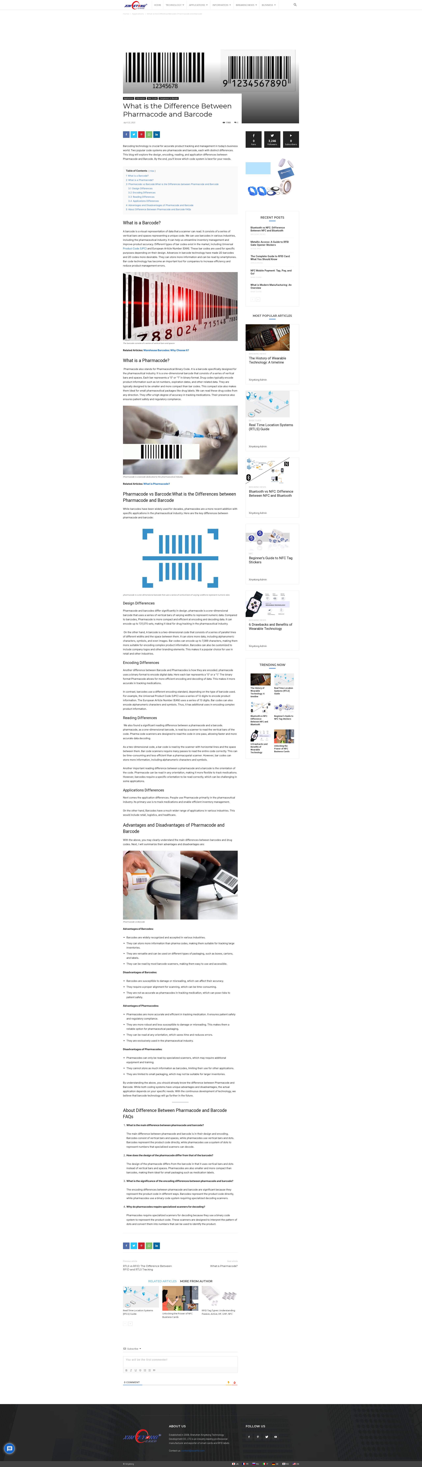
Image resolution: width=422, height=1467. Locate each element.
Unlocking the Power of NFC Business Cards (281, 749)
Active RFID (256, 249)
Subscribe (291, 132)
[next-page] (130, 1324)
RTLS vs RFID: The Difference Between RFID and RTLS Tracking (147, 1267)
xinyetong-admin (258, 379)
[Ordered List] (145, 1370)
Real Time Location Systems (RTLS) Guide (283, 691)
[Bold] (126, 1370)
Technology (173, 5)
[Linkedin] (156, 134)
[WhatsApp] (149, 134)
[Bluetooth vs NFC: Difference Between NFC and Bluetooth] (272, 471)
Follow (272, 132)
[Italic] (131, 1370)
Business (267, 5)
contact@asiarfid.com (193, 1450)
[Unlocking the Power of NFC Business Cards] (180, 1298)
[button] (295, 5)
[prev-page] (125, 1324)
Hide (152, 171)
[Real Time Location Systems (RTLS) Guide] (141, 1297)
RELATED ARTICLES (162, 1281)
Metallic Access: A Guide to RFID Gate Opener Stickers (270, 243)
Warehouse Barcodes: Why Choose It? (166, 350)
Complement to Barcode (169, 98)
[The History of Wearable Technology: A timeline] (272, 337)
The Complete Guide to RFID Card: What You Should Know (270, 258)
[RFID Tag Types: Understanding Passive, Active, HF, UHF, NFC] (220, 1297)
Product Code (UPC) (135, 248)
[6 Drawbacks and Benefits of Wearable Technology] (272, 604)
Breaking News (245, 5)
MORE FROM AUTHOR (196, 1281)
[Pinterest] (141, 134)
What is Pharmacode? (156, 483)
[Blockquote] (154, 1370)
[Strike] (140, 1370)
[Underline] (135, 1370)
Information (220, 5)
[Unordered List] (149, 1370)
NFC (251, 554)
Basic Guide (152, 98)
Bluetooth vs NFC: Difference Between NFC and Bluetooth (268, 229)
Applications (197, 5)
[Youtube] (275, 1437)
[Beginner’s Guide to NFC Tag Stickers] (272, 537)
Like (254, 132)
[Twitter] (134, 134)
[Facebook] (126, 134)
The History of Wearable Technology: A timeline (267, 360)
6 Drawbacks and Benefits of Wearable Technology (270, 627)
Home (157, 5)
